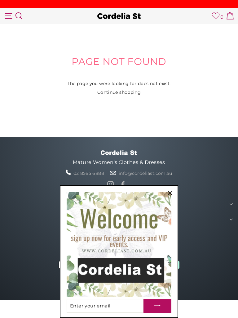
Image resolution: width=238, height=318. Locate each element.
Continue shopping (119, 92)
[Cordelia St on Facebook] (123, 184)
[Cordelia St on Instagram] (110, 184)
